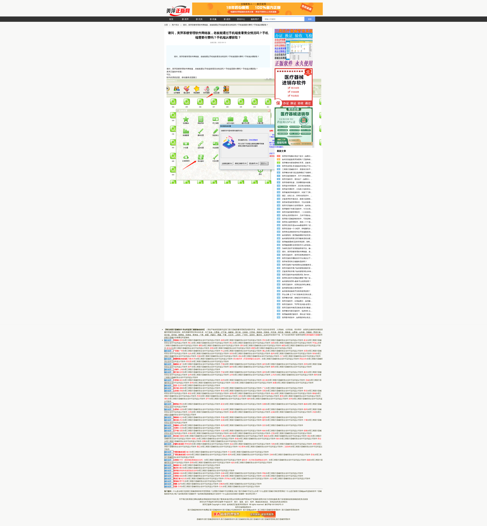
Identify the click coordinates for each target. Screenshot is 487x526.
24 (279, 232)
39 (279, 281)
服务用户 (255, 19)
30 (279, 251)
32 (279, 258)
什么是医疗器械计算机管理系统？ (273, 491)
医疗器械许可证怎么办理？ (249, 491)
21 (279, 222)
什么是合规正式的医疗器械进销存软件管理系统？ (192, 491)
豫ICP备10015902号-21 (274, 504)
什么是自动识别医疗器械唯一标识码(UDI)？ (240, 493)
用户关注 (175, 24)
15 (279, 202)
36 (279, 271)
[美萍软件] (244, 514)
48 (279, 311)
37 (279, 275)
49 (279, 314)
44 (279, 298)
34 (279, 265)
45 (279, 301)
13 (279, 195)
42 (279, 291)
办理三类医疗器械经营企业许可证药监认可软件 (199, 340)
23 (279, 228)
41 (279, 288)
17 (279, 209)
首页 (171, 19)
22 (279, 225)
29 (279, 248)
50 (279, 317)
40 (279, 284)
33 (279, 261)
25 (279, 235)
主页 (166, 24)
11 (279, 189)
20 (279, 219)
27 (279, 242)
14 (279, 199)
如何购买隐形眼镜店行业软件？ (210, 493)
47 (279, 307)
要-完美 (199, 19)
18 (279, 212)
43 (279, 294)
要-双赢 (213, 19)
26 (279, 238)
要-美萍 (185, 19)
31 (279, 255)
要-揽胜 (227, 19)
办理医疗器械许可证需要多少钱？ (225, 491)
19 (279, 215)
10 (279, 186)
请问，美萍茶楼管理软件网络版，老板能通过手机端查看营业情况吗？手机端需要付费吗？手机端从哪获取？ (225, 24)
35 (279, 268)
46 (279, 304)
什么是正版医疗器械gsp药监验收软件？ (302, 491)
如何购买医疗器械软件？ (188, 493)
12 (279, 192)
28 (279, 245)
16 (279, 205)
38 (279, 278)
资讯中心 (241, 19)
